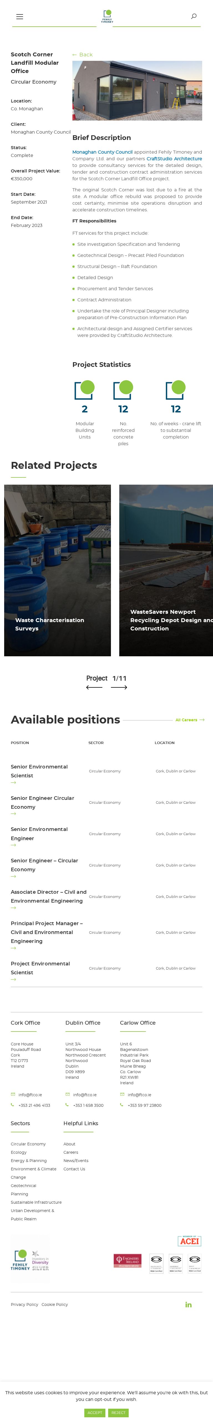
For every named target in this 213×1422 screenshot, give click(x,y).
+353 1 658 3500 (88, 1106)
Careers (71, 1153)
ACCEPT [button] (95, 1413)
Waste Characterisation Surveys (49, 625)
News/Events (76, 1161)
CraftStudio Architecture (174, 159)
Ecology (19, 1153)
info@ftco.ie (30, 1095)
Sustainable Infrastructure (36, 1203)
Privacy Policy (24, 1305)
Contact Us (74, 1169)
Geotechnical (23, 1186)
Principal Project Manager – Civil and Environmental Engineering (47, 932)
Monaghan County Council (102, 152)
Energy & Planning (29, 1161)
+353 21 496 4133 (34, 1106)
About (69, 1144)
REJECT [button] (118, 1413)
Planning (19, 1194)
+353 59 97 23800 (144, 1106)
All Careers (186, 720)
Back (86, 54)
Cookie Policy (55, 1305)
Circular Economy (28, 1144)
